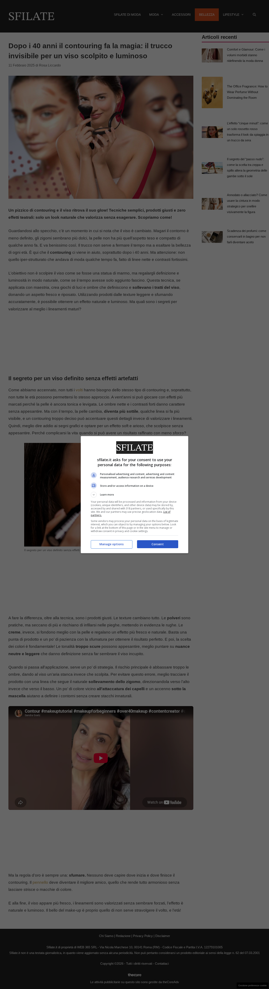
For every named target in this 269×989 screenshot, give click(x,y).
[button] (134, 495)
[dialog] (134, 494)
